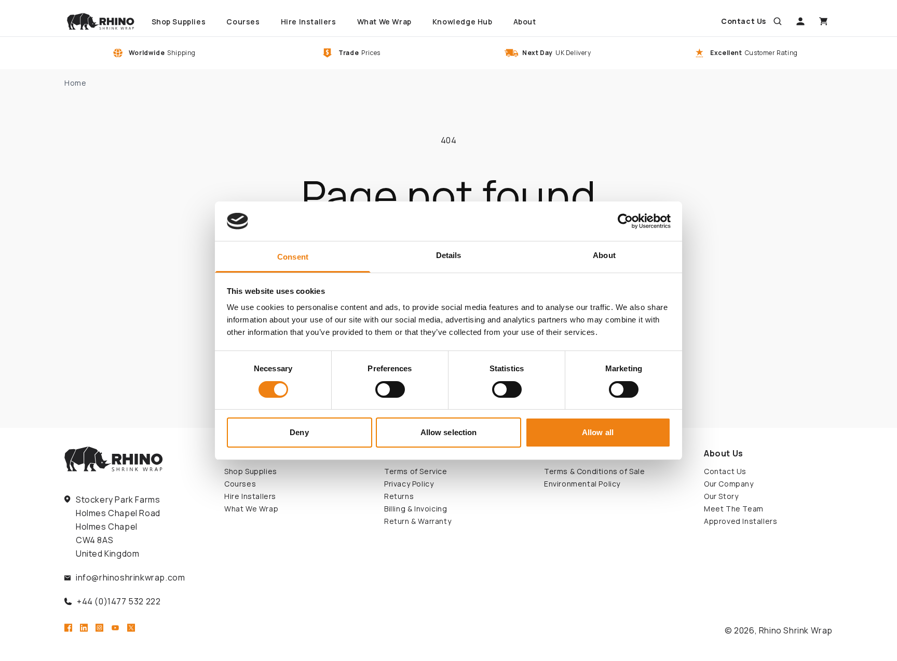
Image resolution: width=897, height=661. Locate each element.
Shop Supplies (250, 471)
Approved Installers (740, 521)
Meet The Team (734, 509)
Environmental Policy (582, 484)
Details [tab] (448, 255)
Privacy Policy (408, 484)
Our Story (721, 496)
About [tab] (604, 255)
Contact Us (725, 471)
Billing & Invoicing (415, 509)
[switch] (390, 389)
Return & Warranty (417, 521)
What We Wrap (251, 509)
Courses (240, 484)
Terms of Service (415, 471)
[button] (777, 21)
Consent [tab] (292, 256)
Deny (299, 432)
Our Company (729, 484)
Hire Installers (250, 496)
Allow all (598, 432)
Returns (399, 496)
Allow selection (448, 432)
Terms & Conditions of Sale (594, 471)
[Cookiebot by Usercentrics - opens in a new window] (625, 221)
